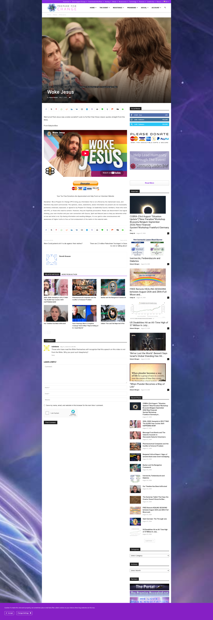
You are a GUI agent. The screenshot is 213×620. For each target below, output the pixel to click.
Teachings (82, 87)
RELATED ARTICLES (52, 274)
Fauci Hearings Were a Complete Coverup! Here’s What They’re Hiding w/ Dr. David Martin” (85, 326)
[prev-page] (45, 332)
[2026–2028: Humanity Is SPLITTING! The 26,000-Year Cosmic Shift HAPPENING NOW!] (57, 287)
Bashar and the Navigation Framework (113, 297)
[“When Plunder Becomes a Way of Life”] (149, 372)
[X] (51, 109)
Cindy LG (132, 233)
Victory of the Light (107, 87)
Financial (141, 2)
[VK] (76, 109)
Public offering (66, 87)
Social (144, 8)
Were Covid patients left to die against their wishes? (63, 244)
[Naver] (122, 109)
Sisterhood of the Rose (95, 2)
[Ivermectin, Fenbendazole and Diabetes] (149, 247)
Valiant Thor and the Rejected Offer (113, 323)
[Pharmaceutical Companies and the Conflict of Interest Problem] (85, 287)
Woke (115, 87)
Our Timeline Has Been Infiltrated (55, 323)
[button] (165, 8)
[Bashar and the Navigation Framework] (114, 287)
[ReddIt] (66, 109)
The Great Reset (91, 87)
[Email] (82, 109)
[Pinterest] (56, 109)
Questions (75, 87)
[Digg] (117, 109)
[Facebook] (46, 109)
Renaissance (123, 2)
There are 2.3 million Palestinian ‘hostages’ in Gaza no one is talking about (108, 245)
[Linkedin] (71, 109)
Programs (131, 8)
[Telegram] (87, 109)
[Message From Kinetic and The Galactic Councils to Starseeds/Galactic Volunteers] (135, 435)
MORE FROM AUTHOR (69, 274)
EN (166, 2)
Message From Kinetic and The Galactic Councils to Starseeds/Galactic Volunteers (154, 435)
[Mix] (112, 109)
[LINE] (102, 109)
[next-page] (48, 332)
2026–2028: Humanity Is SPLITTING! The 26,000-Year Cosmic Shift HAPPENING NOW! (56, 300)
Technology (132, 2)
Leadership (150, 2)
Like (166, 115)
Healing (107, 2)
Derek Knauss (53, 97)
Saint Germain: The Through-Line (155, 519)
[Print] (97, 109)
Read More (149, 183)
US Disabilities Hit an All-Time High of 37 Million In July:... (149, 324)
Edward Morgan (134, 264)
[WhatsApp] (61, 109)
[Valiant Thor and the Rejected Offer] (114, 313)
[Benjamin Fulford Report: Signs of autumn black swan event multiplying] (135, 457)
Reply (53, 355)
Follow (165, 119)
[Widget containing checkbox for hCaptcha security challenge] (60, 413)
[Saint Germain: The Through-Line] (135, 522)
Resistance (117, 8)
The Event (104, 8)
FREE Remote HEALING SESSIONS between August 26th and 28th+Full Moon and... (148, 292)
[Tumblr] (107, 109)
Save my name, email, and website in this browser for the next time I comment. (74, 405)
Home (92, 8)
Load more (148, 541)
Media (114, 2)
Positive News (57, 87)
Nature (159, 2)
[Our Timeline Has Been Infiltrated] (57, 313)
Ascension (66, 2)
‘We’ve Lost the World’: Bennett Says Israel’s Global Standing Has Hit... (148, 354)
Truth (98, 87)
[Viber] (92, 109)
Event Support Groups (79, 2)
